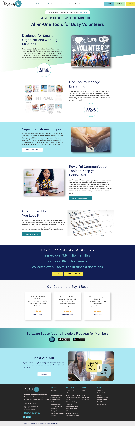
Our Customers (63, 4)
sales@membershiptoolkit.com (32, 412)
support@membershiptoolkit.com (32, 413)
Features (53, 4)
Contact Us (78, 4)
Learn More (83, 12)
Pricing (71, 4)
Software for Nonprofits (42, 4)
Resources (86, 4)
